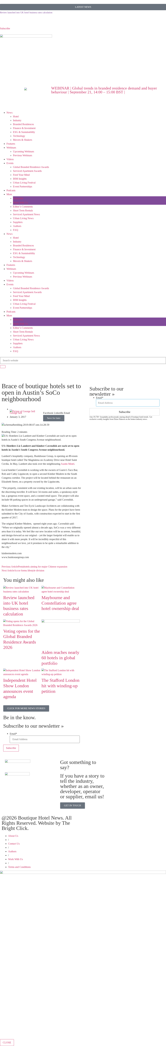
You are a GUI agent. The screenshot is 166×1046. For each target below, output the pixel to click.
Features (10, 143)
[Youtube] (39, 21)
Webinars (11, 147)
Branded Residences (23, 124)
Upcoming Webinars (23, 151)
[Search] (3, 366)
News (9, 112)
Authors (17, 226)
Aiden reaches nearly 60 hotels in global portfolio (60, 658)
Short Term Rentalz (23, 210)
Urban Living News (23, 218)
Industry (17, 120)
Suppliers (18, 222)
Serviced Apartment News (26, 214)
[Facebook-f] (13, 21)
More (9, 194)
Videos (10, 159)
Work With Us (20, 202)
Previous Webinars (22, 155)
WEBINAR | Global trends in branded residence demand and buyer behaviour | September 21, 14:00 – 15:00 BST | (104, 90)
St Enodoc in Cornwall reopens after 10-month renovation (26, 12)
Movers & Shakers (22, 139)
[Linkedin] (22, 21)
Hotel (16, 116)
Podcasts (10, 190)
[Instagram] (30, 21)
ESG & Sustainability (24, 132)
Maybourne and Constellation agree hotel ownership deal (60, 603)
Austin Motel (67, 463)
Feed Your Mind (21, 174)
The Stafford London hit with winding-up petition (60, 686)
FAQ (15, 230)
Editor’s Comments (23, 206)
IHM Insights (20, 178)
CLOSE (7, 1042)
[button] (48, 411)
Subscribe (5, 28)
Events (9, 163)
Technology (19, 136)
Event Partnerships (22, 186)
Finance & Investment (24, 128)
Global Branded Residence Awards (31, 167)
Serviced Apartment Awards (27, 171)
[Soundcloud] (4, 21)
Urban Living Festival (24, 182)
